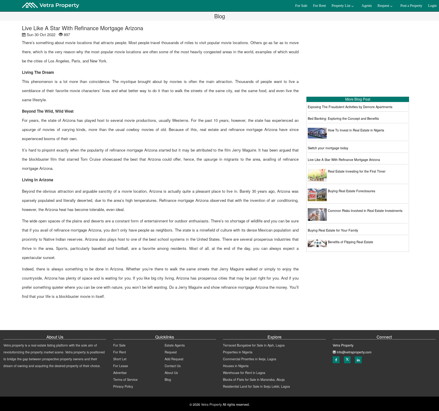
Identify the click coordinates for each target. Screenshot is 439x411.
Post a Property (411, 6)
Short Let (119, 359)
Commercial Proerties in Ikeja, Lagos (249, 359)
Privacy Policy (123, 386)
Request (171, 352)
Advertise (120, 372)
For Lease (120, 365)
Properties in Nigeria (237, 352)
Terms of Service (125, 379)
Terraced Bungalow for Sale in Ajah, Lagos (254, 345)
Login (432, 6)
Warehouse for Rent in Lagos (244, 372)
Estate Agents (175, 345)
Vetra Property (211, 404)
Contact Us (173, 365)
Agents (366, 6)
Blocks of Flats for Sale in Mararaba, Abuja (254, 379)
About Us (171, 372)
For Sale (119, 345)
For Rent (119, 352)
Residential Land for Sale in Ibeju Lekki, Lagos (256, 386)
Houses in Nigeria (236, 365)
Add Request (174, 359)
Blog (168, 379)
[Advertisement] (357, 59)
